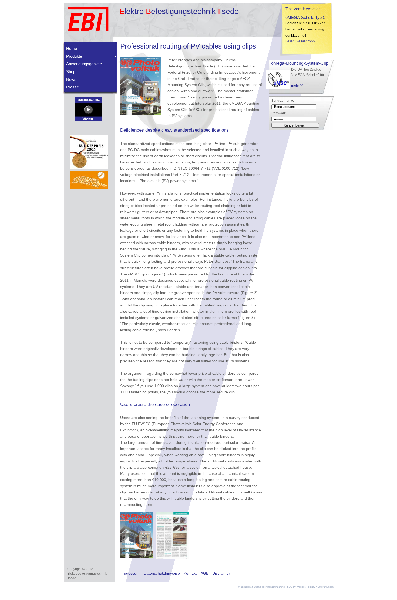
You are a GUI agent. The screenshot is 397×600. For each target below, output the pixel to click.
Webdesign (244, 586)
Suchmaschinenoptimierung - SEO (273, 586)
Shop (70, 71)
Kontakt (190, 573)
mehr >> (297, 85)
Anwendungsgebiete (84, 64)
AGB (204, 573)
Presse (72, 87)
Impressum (130, 573)
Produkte (74, 56)
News (71, 79)
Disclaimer (221, 573)
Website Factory (306, 586)
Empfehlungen (326, 586)
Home (71, 48)
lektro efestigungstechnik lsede (179, 11)
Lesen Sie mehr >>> (300, 41)
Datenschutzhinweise (162, 573)
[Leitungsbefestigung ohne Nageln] (88, 120)
